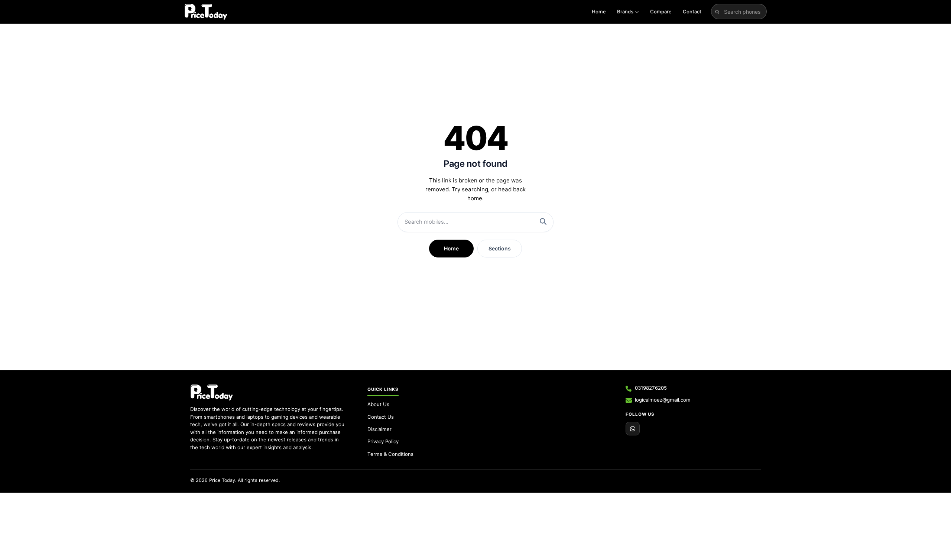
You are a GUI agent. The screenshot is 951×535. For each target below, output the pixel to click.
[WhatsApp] (633, 429)
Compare (661, 11)
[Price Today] (211, 392)
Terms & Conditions (390, 454)
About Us (378, 404)
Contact (692, 11)
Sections (500, 248)
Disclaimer (379, 429)
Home (599, 11)
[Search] (543, 222)
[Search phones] (717, 11)
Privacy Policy (383, 441)
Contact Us (380, 417)
